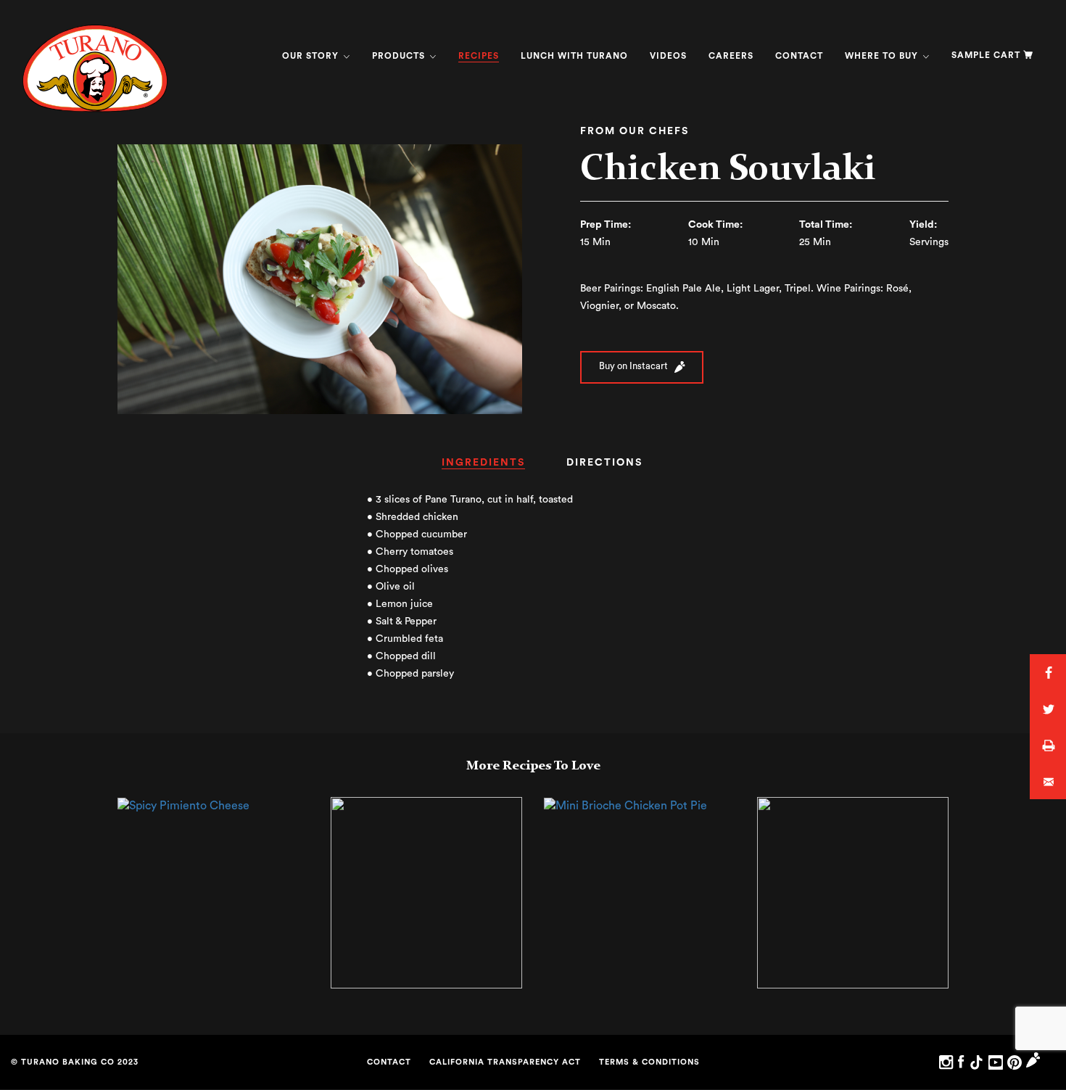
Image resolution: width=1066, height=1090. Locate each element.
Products (400, 55)
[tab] (483, 467)
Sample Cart (985, 55)
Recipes (478, 55)
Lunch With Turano (574, 55)
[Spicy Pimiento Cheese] (183, 805)
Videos (668, 55)
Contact (799, 55)
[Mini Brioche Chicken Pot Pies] (625, 805)
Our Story (312, 55)
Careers (730, 55)
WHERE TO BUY (883, 55)
